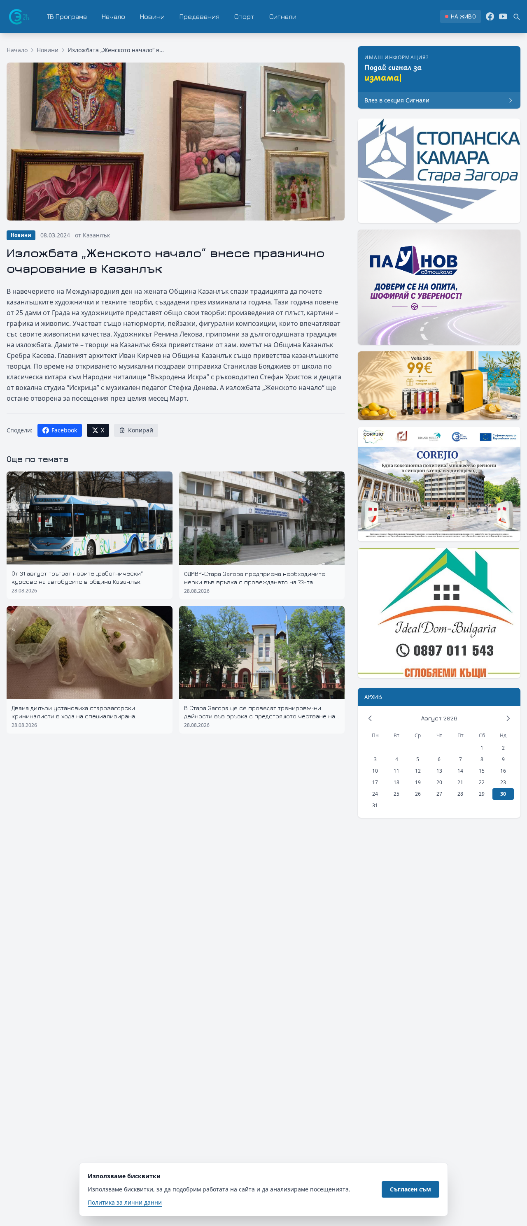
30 (503, 793)
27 (439, 793)
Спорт (244, 16)
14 (460, 770)
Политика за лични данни (125, 1202)
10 (375, 770)
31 (375, 805)
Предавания (199, 16)
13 (439, 770)
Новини (152, 16)
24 (375, 793)
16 (503, 770)
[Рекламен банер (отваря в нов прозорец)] (439, 170)
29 (482, 793)
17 (375, 782)
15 (482, 770)
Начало (113, 16)
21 (460, 782)
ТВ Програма (67, 16)
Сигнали (282, 16)
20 (439, 782)
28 (460, 793)
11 (396, 770)
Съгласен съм (410, 1189)
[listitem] (460, 16)
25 (396, 793)
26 (418, 793)
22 (482, 782)
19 (418, 782)
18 (396, 782)
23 (503, 782)
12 (418, 770)
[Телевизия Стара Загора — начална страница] (18, 16)
